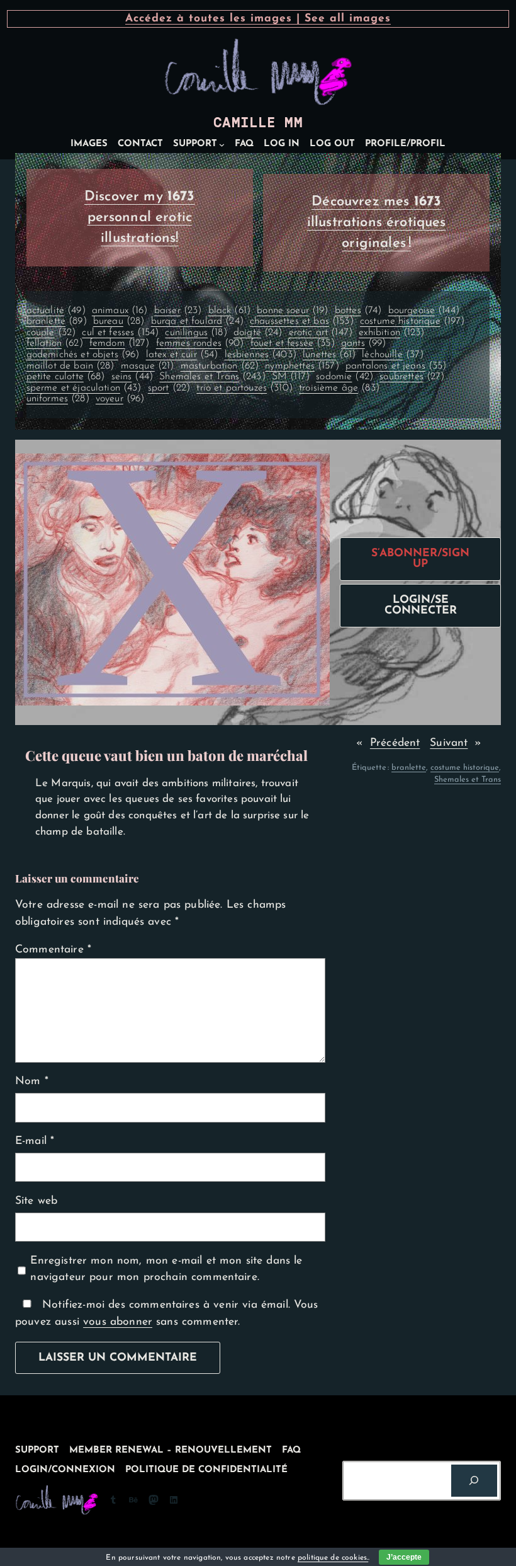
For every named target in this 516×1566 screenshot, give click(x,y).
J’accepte (404, 1557)
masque (147, 366)
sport (169, 388)
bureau (119, 321)
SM (291, 377)
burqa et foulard (197, 321)
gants (363, 343)
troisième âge (339, 388)
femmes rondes (200, 343)
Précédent (395, 743)
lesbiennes (260, 355)
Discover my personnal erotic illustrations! (139, 218)
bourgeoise (423, 311)
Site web (36, 1201)
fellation (54, 343)
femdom (119, 343)
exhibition (391, 333)
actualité (56, 311)
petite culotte (65, 377)
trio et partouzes (244, 388)
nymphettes (302, 366)
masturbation (220, 366)
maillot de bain (70, 366)
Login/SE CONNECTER (420, 606)
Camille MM (258, 122)
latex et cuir (182, 355)
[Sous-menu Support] (222, 144)
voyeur (120, 399)
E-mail (34, 1141)
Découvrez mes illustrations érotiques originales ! (376, 223)
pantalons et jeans (396, 366)
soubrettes (411, 377)
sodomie (344, 377)
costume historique (412, 321)
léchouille (392, 355)
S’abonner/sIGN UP (420, 559)
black (229, 311)
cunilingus (196, 333)
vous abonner (117, 1322)
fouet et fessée (292, 343)
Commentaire (53, 949)
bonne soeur (292, 311)
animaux (120, 311)
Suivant (449, 743)
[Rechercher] (474, 1481)
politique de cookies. (333, 1558)
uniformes (57, 399)
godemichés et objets (83, 355)
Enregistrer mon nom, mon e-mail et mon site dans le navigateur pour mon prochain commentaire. (166, 1269)
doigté (258, 333)
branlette (56, 321)
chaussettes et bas (302, 321)
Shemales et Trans (212, 377)
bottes (358, 311)
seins (132, 377)
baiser (178, 311)
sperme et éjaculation (84, 388)
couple (51, 333)
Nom (31, 1081)
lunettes (329, 355)
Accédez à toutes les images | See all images (258, 18)
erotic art (320, 333)
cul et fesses (120, 333)
